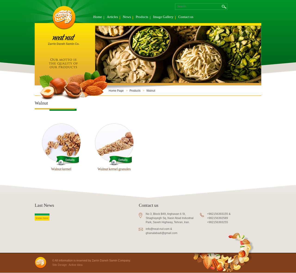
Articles (112, 17)
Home (97, 17)
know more (42, 218)
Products (142, 17)
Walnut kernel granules (114, 169)
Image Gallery (163, 17)
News (127, 17)
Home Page (116, 90)
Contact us (185, 17)
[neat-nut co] (63, 48)
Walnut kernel (61, 169)
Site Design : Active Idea (67, 265)
